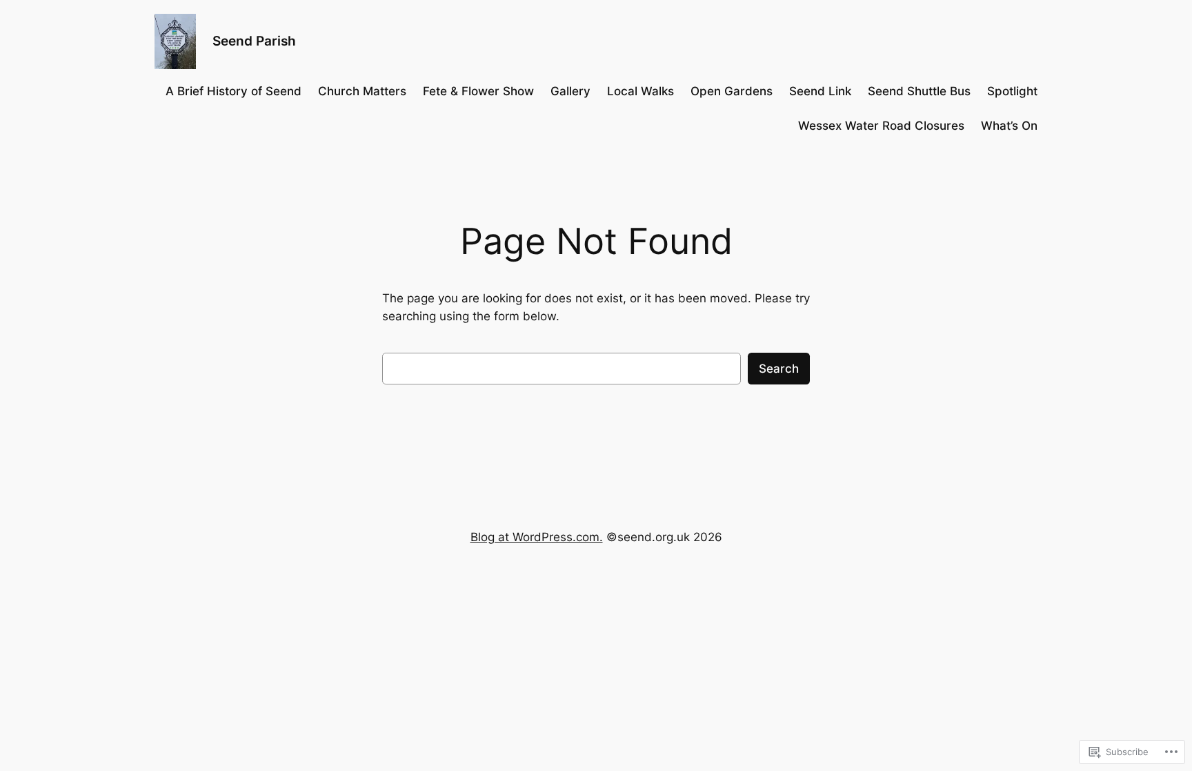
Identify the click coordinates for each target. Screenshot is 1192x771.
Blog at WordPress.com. (536, 537)
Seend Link (820, 91)
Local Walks (640, 91)
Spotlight (1012, 91)
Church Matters (362, 91)
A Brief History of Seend (233, 91)
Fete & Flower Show (478, 91)
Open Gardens (732, 91)
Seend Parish (254, 40)
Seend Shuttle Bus (919, 91)
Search (779, 368)
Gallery (570, 91)
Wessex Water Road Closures (881, 126)
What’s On (1009, 126)
